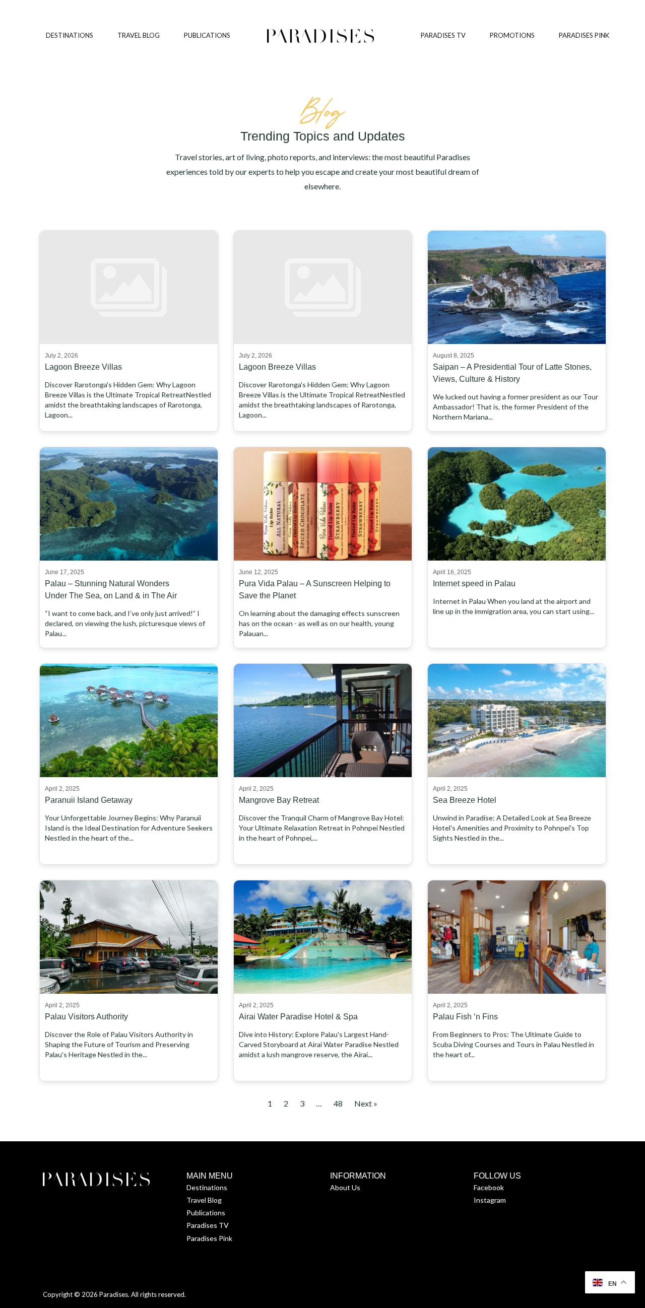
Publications (205, 1212)
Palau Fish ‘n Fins (465, 1016)
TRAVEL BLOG (138, 35)
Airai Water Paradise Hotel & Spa (298, 1016)
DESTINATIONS (69, 35)
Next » (365, 1103)
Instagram (490, 1200)
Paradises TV (207, 1225)
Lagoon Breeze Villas (83, 367)
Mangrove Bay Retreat (279, 800)
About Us (345, 1187)
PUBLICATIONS (207, 35)
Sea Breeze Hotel (464, 800)
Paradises (113, 1294)
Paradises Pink (209, 1238)
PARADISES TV (443, 35)
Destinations (206, 1187)
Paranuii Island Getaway (89, 800)
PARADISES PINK (584, 35)
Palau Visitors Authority (86, 1016)
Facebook (489, 1187)
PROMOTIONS (512, 35)
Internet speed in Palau (474, 583)
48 (338, 1103)
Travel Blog (204, 1200)
